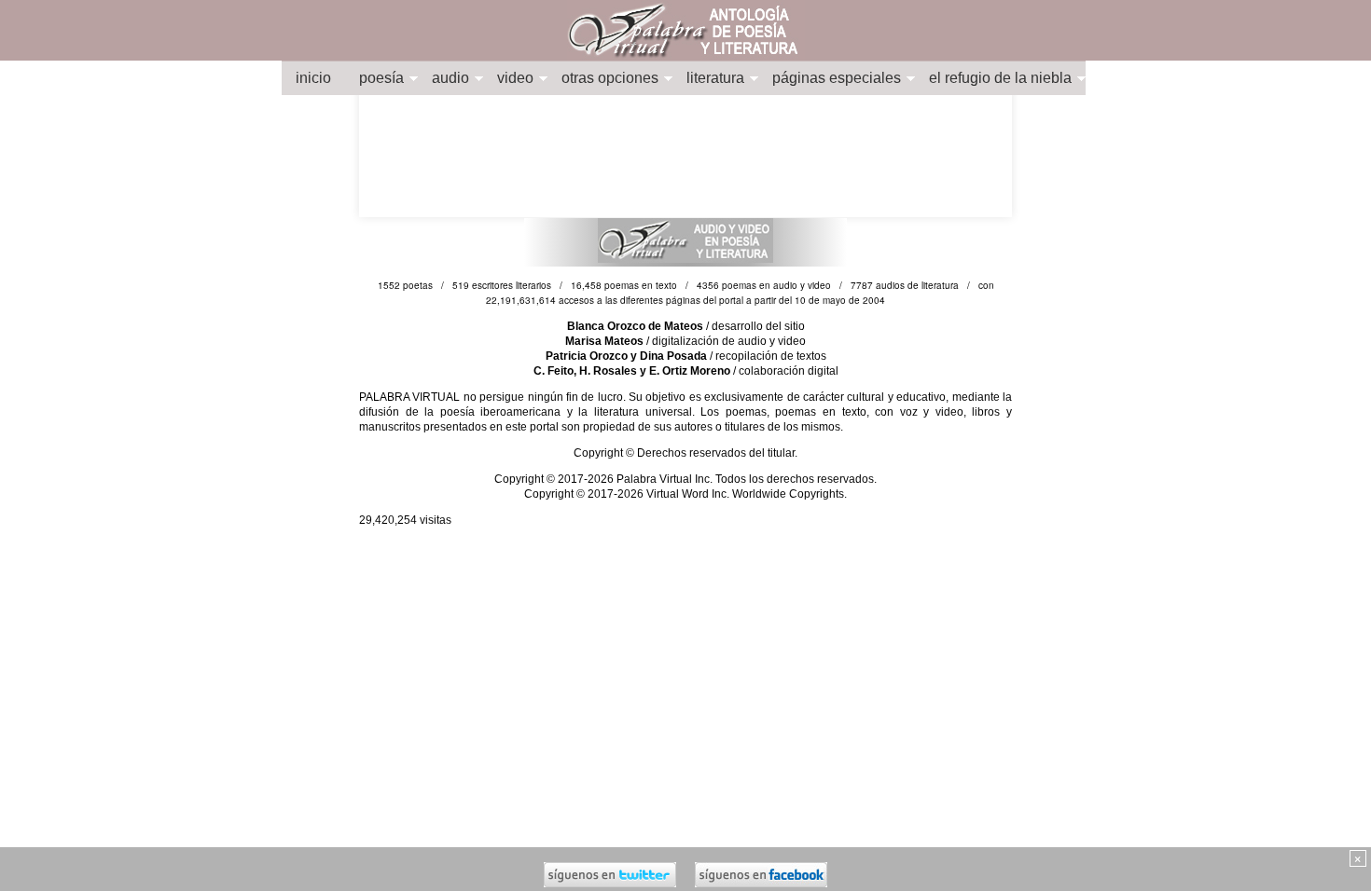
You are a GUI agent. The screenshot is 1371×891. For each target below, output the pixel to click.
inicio (313, 78)
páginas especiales (836, 78)
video (515, 78)
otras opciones (609, 78)
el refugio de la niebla (1000, 78)
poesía (381, 78)
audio (450, 78)
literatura (715, 78)
